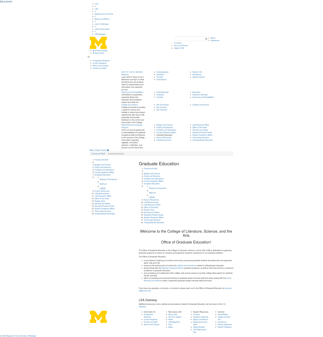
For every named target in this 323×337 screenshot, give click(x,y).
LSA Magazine (174, 322)
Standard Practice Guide (202, 132)
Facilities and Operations (166, 130)
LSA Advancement (163, 140)
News (170, 319)
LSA (96, 9)
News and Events (181, 45)
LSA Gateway (100, 34)
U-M (96, 4)
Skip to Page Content (98, 150)
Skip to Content (6, 1)
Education (196, 92)
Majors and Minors (102, 19)
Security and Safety (200, 130)
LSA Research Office (200, 125)
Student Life (197, 72)
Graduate (160, 74)
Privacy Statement (225, 324)
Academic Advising (199, 94)
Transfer (159, 77)
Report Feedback (225, 327)
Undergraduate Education (202, 140)
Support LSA (179, 48)
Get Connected (162, 104)
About (213, 38)
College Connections (130, 104)
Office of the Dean (199, 127)
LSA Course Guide (102, 29)
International (161, 79)
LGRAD (103, 188)
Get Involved (161, 107)
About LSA (172, 314)
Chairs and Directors (164, 127)
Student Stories (198, 77)
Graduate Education (103, 174)
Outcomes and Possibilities (132, 92)
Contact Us (222, 322)
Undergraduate (162, 72)
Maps (170, 327)
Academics (215, 40)
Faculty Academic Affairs (166, 132)
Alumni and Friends (100, 65)
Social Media (223, 314)
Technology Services (200, 137)
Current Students (99, 63)
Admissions (196, 74)
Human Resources (163, 137)
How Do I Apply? (175, 317)
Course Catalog (100, 50)
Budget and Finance (164, 125)
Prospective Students (101, 60)
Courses (196, 314)
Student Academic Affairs (202, 135)
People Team (100, 201)
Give (170, 324)
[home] (108, 150)
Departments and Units (104, 14)
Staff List (103, 184)
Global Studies (199, 327)
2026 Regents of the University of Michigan (19, 335)
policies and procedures (186, 265)
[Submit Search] (206, 39)
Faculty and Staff (99, 68)
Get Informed (161, 109)
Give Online (99, 53)
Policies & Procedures (108, 179)
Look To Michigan (102, 24)
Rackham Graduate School (172, 268)
